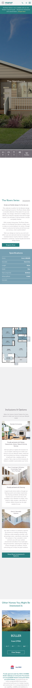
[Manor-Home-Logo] (7, 2)
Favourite (25, 201)
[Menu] (30, 3)
